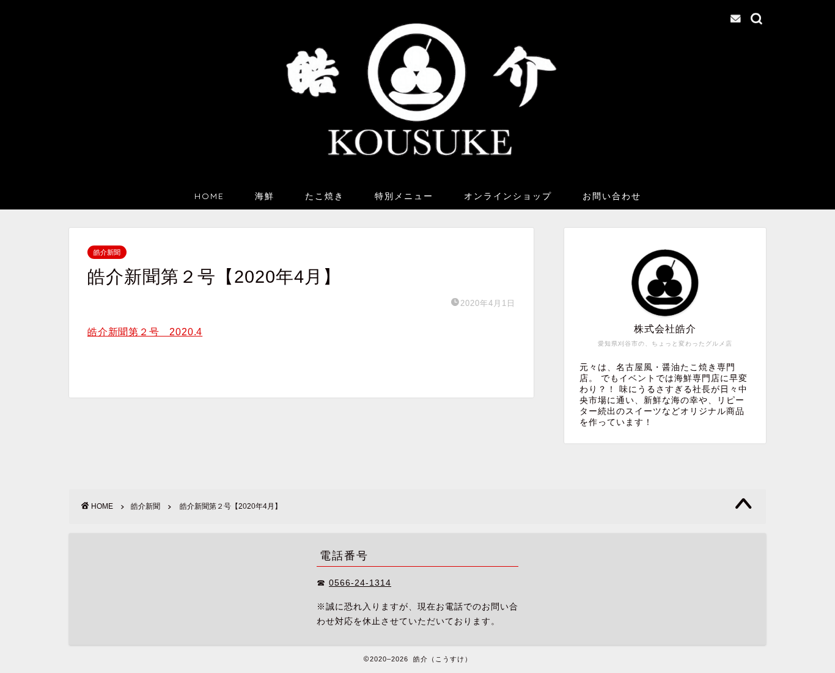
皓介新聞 (107, 252)
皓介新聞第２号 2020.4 (144, 332)
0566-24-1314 (360, 583)
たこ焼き (324, 196)
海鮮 (264, 196)
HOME (209, 196)
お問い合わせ (612, 196)
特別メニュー (404, 196)
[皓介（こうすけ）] (417, 166)
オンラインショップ (508, 196)
